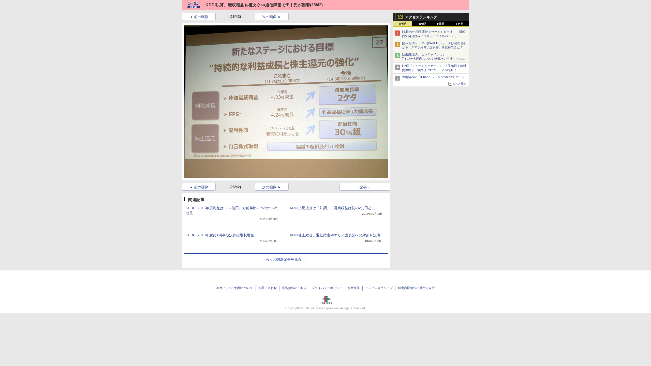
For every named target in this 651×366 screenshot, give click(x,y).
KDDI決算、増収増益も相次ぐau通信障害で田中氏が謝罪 (257, 5)
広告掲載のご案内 (294, 288)
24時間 (421, 24)
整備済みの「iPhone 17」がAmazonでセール (433, 77)
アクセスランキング (421, 17)
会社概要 (354, 288)
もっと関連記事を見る (283, 259)
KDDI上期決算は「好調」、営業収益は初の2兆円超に (332, 208)
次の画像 (269, 17)
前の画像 (201, 17)
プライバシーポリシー (327, 288)
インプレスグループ (379, 288)
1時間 (402, 24)
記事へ (365, 187)
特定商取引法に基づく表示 (416, 288)
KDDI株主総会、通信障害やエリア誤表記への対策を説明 (335, 235)
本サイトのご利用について (234, 288)
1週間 (441, 24)
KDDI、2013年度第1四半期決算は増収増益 (220, 235)
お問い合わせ (267, 288)
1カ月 (460, 24)
